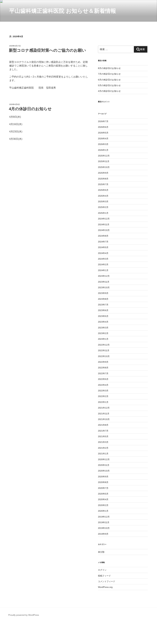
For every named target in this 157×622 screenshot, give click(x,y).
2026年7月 (103, 121)
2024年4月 (103, 253)
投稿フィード (104, 575)
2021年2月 (103, 448)
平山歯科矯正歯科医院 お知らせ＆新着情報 (62, 11)
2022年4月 (103, 385)
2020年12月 (104, 459)
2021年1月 (103, 453)
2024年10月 (104, 230)
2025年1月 (103, 213)
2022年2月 (103, 396)
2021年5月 (103, 436)
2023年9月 (103, 293)
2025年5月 (103, 190)
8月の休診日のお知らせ (109, 68)
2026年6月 (103, 127)
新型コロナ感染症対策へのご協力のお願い (47, 50)
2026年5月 (103, 132)
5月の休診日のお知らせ (109, 85)
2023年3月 (103, 327)
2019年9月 (103, 534)
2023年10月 (104, 287)
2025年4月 (103, 196)
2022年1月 (103, 402)
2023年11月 (103, 282)
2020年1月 (103, 511)
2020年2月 (103, 505)
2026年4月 (103, 138)
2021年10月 (104, 419)
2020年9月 (103, 476)
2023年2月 (103, 333)
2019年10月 (104, 528)
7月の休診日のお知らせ (109, 74)
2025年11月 (103, 161)
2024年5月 (103, 247)
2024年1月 (103, 270)
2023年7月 (103, 304)
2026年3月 (103, 144)
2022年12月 (104, 345)
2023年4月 (103, 322)
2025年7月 (103, 184)
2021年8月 (103, 425)
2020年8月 (103, 482)
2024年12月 (104, 218)
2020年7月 (103, 488)
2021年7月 (103, 431)
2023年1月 (103, 339)
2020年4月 (103, 499)
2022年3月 (103, 390)
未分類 (101, 552)
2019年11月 (103, 522)
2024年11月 (103, 224)
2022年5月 (103, 379)
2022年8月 (103, 367)
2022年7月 (103, 373)
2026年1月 (103, 150)
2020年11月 (103, 465)
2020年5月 (103, 494)
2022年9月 (103, 362)
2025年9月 (103, 173)
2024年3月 (103, 259)
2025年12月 (104, 155)
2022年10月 (104, 356)
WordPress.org (105, 587)
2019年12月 (104, 516)
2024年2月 (103, 264)
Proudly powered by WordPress (23, 615)
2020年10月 (104, 471)
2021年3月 (103, 442)
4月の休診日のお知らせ (30, 109)
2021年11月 (103, 413)
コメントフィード (106, 581)
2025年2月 (103, 207)
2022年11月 (103, 350)
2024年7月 (103, 241)
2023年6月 (103, 310)
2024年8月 (103, 236)
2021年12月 (104, 408)
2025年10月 (104, 167)
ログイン (102, 570)
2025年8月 (103, 178)
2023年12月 (104, 276)
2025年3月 (103, 201)
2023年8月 (103, 299)
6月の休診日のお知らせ (109, 79)
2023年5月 (103, 316)
